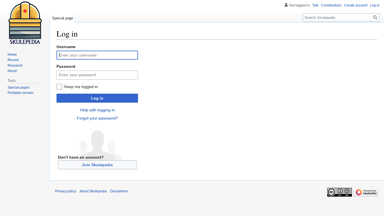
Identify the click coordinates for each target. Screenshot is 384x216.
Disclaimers (119, 191)
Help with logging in (97, 110)
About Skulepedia (93, 191)
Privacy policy (65, 191)
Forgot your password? (97, 118)
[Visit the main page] (24, 22)
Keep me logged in (81, 86)
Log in (97, 98)
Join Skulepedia (97, 165)
